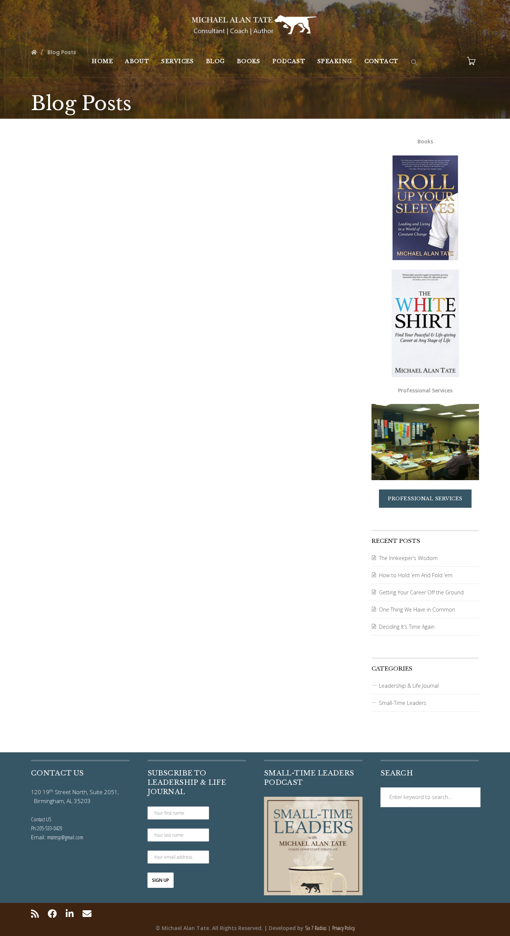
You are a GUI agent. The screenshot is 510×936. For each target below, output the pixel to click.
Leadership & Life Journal (409, 685)
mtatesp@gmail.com (65, 837)
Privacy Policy (343, 928)
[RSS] (37, 913)
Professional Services (425, 498)
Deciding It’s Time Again (407, 626)
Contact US (41, 819)
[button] (414, 63)
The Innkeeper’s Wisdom (408, 558)
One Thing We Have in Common (417, 609)
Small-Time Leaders (402, 702)
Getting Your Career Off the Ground (421, 592)
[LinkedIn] (69, 913)
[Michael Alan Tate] (255, 24)
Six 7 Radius (315, 928)
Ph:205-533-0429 (46, 828)
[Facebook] (52, 913)
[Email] (87, 913)
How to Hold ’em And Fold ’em (416, 575)
